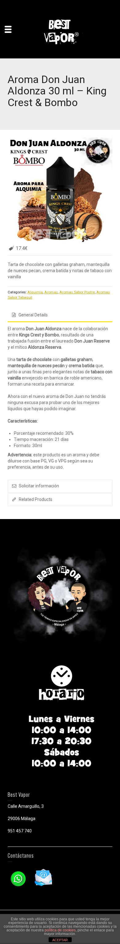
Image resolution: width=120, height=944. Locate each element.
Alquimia (35, 292)
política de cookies (60, 930)
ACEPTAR (60, 940)
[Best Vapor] (60, 32)
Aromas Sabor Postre (77, 292)
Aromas (51, 292)
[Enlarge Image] (60, 189)
